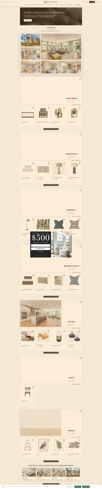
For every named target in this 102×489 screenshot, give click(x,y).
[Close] (100, 487)
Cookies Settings (70, 486)
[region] (51, 487)
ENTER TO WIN (41, 248)
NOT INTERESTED (41, 251)
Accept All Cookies (86, 486)
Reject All (77, 486)
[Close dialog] (70, 233)
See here (41, 255)
